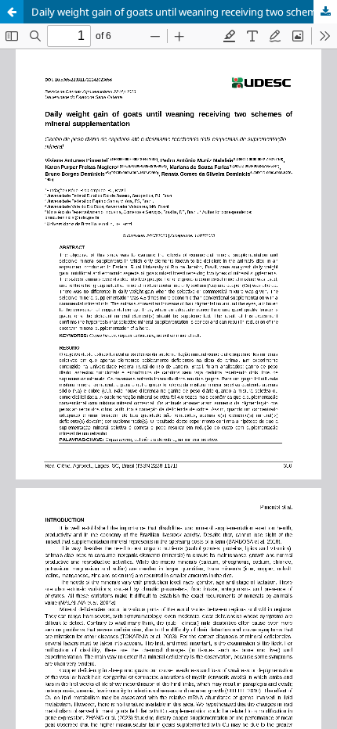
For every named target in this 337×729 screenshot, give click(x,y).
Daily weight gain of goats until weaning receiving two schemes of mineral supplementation (184, 12)
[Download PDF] (325, 11)
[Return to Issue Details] (12, 11)
